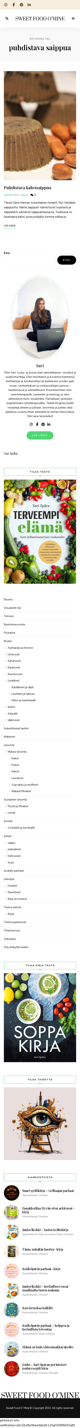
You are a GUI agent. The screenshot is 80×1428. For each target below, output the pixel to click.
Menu (73, 18)
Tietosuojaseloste (15, 922)
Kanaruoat (14, 661)
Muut (25, 195)
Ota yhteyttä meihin (16, 947)
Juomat (8, 821)
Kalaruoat (14, 667)
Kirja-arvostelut (17, 899)
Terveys (9, 616)
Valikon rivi (31, 424)
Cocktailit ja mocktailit (21, 828)
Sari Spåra (10, 453)
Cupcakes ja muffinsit (25, 785)
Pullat (15, 765)
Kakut (15, 758)
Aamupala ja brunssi (20, 648)
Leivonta (9, 745)
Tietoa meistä (12, 907)
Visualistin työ (12, 608)
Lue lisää (40, 435)
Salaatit (12, 713)
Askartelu (11, 195)
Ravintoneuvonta (14, 624)
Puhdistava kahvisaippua (27, 187)
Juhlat (7, 836)
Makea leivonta (17, 752)
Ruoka (8, 641)
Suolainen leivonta (15, 799)
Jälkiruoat (13, 720)
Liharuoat (13, 654)
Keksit (15, 771)
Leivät (11, 813)
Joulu (11, 862)
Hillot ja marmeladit (24, 700)
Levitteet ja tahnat (23, 694)
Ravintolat (14, 892)
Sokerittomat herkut (16, 728)
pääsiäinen (14, 849)
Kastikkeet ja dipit (22, 687)
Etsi (7, 253)
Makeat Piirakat (21, 791)
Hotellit (12, 886)
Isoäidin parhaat (14, 871)
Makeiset (9, 737)
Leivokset (17, 778)
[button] (40, 12)
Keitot (11, 707)
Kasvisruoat (15, 674)
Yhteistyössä (12, 930)
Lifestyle (9, 879)
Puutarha (9, 633)
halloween (14, 856)
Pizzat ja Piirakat (18, 806)
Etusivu (8, 599)
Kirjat (11, 914)
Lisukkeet (13, 680)
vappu (11, 843)
